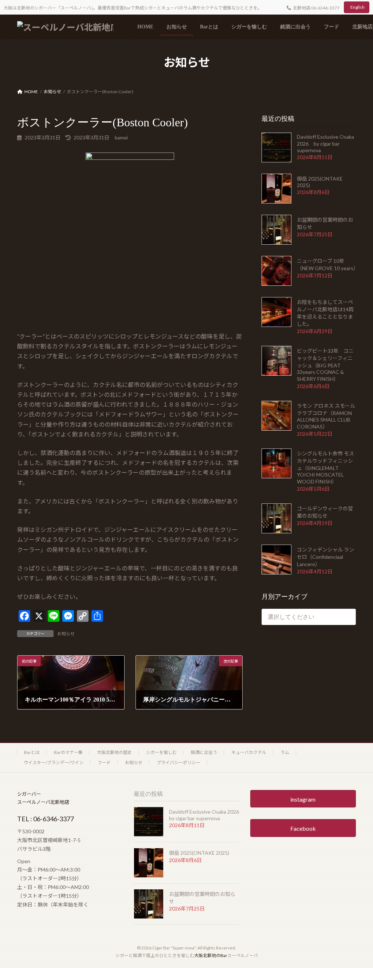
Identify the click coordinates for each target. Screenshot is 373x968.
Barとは (32, 752)
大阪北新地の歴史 (114, 752)
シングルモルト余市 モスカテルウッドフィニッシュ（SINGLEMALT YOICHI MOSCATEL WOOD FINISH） (325, 467)
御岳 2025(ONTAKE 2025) (199, 853)
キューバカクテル (248, 752)
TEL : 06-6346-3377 (45, 819)
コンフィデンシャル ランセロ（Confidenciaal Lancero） (325, 556)
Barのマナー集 (68, 752)
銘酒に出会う (204, 752)
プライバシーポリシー (178, 762)
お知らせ (66, 633)
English (357, 7)
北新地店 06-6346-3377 (316, 8)
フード (104, 762)
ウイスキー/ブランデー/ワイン (53, 762)
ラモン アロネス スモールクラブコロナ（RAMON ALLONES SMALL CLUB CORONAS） (326, 416)
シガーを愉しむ (161, 752)
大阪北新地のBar (210, 955)
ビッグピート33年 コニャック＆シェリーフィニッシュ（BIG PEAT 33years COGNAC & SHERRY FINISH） (325, 365)
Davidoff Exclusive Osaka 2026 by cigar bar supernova (325, 143)
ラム (284, 752)
